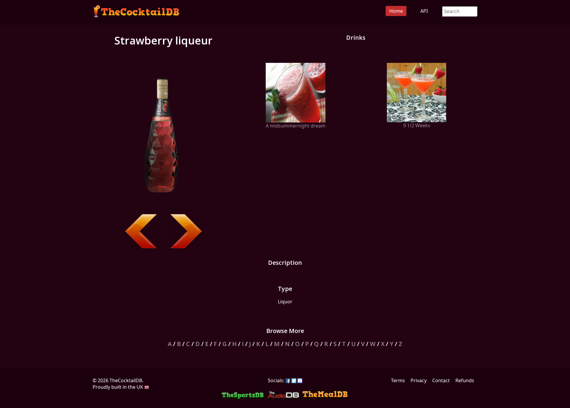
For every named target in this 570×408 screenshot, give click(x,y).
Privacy (419, 380)
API (424, 11)
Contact (441, 380)
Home (396, 11)
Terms (398, 380)
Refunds (464, 380)
